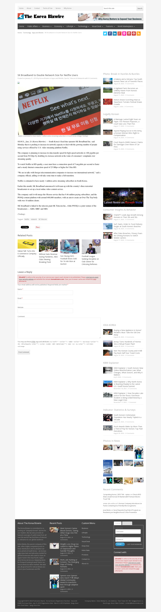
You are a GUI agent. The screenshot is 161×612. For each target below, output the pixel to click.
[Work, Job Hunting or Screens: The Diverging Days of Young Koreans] (128, 448)
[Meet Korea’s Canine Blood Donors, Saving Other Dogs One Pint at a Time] (107, 447)
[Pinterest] (134, 34)
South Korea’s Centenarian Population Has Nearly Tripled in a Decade (127, 417)
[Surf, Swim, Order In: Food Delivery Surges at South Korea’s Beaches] (107, 226)
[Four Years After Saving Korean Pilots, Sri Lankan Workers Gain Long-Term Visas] (138, 463)
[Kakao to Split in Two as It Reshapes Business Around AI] (118, 463)
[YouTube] (129, 34)
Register (127, 523)
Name (20, 289)
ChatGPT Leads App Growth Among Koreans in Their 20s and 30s (128, 216)
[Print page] (59, 83)
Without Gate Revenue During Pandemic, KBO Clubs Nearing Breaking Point (48, 258)
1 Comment (132, 402)
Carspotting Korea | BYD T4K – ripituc (116, 494)
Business (46, 26)
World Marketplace (125, 26)
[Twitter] (105, 34)
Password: (119, 536)
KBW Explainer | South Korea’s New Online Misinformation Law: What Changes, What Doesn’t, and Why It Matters (128, 371)
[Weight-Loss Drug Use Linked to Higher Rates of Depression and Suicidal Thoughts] (118, 448)
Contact (37, 8)
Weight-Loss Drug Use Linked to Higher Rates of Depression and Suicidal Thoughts (69, 547)
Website (20, 307)
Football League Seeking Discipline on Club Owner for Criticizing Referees (90, 260)
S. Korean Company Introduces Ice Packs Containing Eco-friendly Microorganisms (122, 504)
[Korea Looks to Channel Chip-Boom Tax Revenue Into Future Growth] (128, 463)
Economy (58, 26)
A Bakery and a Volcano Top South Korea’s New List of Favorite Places (128, 80)
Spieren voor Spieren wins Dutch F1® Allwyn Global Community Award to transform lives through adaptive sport (69, 581)
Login (117, 523)
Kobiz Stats (86, 550)
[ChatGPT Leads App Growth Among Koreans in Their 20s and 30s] (107, 217)
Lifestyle (70, 26)
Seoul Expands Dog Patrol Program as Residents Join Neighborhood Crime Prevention (121, 511)
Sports (66, 78)
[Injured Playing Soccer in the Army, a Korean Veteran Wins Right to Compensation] (107, 132)
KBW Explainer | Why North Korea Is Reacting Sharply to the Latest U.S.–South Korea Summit (128, 384)
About (29, 8)
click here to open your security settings (127, 564)
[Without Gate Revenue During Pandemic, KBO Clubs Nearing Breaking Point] (48, 245)
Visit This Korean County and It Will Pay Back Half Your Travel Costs (128, 352)
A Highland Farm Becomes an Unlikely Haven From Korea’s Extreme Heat (126, 90)
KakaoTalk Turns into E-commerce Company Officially (27, 253)
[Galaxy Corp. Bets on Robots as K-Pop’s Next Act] (118, 480)
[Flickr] (124, 34)
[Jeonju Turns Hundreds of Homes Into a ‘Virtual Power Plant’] (107, 344)
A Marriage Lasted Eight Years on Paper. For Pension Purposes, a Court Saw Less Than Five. (127, 121)
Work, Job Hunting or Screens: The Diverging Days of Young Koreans (69, 563)
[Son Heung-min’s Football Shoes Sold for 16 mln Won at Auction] (69, 246)
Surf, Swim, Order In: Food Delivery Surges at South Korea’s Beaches (128, 225)
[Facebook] (110, 34)
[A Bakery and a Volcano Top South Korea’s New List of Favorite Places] (107, 81)
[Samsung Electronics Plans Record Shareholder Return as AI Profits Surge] (107, 480)
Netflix (27, 219)
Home (21, 8)
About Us (85, 563)
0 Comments (130, 84)
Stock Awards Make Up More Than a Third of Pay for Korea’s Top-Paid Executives (128, 428)
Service (58, 8)
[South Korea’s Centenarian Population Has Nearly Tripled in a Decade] (107, 417)
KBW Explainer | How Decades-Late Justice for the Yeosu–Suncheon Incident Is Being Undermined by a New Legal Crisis (128, 396)
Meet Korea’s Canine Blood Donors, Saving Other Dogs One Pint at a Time (69, 531)
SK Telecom (43, 219)
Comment (21, 316)
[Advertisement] (59, 53)
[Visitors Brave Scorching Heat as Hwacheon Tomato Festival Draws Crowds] (107, 102)
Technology (82, 26)
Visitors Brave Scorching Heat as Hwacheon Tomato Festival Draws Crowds (128, 102)
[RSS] (139, 34)
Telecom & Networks (77, 78)
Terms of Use (47, 8)
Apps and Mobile (37, 33)
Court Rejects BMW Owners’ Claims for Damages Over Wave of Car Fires (128, 144)
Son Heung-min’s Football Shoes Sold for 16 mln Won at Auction (68, 260)
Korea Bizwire (44, 78)
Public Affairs (32, 26)
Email (20, 298)
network (34, 219)
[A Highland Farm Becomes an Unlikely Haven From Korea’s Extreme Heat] (107, 90)
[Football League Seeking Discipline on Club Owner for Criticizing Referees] (91, 246)
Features (109, 26)
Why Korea (67, 8)
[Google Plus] (119, 34)
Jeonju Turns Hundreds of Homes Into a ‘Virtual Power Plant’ (127, 342)
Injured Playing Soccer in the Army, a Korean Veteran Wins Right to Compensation (128, 133)
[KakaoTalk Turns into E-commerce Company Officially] (27, 244)
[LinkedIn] (115, 34)
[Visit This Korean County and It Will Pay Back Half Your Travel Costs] (107, 353)
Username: (119, 528)
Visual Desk (96, 26)
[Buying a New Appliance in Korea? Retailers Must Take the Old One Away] (107, 332)
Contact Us (86, 559)
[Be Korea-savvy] (41, 16)
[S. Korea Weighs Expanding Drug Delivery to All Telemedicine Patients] (138, 479)
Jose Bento (107, 510)
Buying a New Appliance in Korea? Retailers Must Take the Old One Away (127, 332)
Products (85, 555)
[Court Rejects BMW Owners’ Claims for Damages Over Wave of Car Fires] (107, 143)
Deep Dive (85, 546)
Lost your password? (134, 544)
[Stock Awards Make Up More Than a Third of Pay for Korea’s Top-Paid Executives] (107, 427)
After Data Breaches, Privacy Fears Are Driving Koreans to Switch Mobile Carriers (128, 235)
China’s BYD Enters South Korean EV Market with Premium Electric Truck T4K (122, 496)
